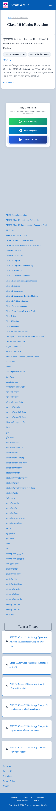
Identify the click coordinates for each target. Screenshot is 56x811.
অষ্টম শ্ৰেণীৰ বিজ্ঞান (12, 397)
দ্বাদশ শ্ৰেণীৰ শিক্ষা (12, 493)
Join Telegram (30, 131)
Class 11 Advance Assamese (18, 276)
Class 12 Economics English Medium (21, 281)
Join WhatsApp (30, 121)
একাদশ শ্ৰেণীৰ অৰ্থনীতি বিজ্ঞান (16, 412)
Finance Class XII (13, 352)
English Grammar (13, 346)
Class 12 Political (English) (17, 301)
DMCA (6, 786)
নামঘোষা (8, 528)
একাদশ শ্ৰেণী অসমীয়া (13, 407)
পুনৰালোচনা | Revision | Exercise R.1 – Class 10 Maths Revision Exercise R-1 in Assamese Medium (25, 43)
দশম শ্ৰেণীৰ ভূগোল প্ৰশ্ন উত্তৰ (16, 463)
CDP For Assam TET (14, 255)
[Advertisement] (28, 180)
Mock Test (10, 362)
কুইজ (7, 432)
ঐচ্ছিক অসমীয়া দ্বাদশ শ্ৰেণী (15, 422)
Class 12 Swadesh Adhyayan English (21, 311)
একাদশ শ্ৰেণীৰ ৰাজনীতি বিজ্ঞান (16, 417)
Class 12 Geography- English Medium (22, 296)
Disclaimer (7, 776)
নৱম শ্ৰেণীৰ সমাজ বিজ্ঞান (14, 523)
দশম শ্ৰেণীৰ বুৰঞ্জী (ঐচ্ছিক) (15, 458)
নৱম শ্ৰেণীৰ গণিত (11, 508)
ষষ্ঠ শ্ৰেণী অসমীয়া (12, 569)
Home (10, 17)
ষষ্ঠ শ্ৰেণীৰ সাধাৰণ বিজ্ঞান (14, 584)
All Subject (10, 230)
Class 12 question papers (16, 306)
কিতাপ (8, 427)
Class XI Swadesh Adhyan (17, 331)
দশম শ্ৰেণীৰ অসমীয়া (12, 442)
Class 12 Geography (14, 291)
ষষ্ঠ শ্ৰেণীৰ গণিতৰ (11, 579)
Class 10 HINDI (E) (14, 271)
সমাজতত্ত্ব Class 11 (13, 604)
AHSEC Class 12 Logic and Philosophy (22, 220)
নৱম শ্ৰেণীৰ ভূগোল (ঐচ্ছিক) (15, 518)
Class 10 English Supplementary (19, 265)
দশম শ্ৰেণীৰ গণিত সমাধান (39, 54)
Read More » (8, 82)
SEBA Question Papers (15, 372)
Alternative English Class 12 (18, 235)
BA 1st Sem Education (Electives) (20, 240)
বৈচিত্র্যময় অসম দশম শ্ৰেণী (15, 559)
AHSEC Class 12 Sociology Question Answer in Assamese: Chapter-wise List (28, 641)
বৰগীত (8, 544)
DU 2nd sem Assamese (15, 341)
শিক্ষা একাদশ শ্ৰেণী (12, 564)
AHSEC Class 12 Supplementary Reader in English (27, 225)
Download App (30, 140)
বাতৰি (7, 549)
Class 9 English (12, 321)
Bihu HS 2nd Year (13, 250)
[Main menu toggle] (50, 5)
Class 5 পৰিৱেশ (11, 316)
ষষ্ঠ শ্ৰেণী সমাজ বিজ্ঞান (13, 574)
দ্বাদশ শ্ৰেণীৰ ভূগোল (12, 483)
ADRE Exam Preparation (16, 215)
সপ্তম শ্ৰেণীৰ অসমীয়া (13, 589)
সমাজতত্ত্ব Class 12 (13, 609)
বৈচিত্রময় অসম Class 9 (14, 554)
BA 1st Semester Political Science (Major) (23, 245)
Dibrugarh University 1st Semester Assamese (25, 336)
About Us (7, 766)
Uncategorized (15, 54)
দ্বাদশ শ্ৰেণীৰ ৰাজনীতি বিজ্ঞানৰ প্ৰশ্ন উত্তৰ (20, 488)
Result (8, 367)
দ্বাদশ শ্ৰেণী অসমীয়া (13, 473)
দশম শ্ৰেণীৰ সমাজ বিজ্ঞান (14, 468)
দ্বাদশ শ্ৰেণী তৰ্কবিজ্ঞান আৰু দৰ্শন (16, 478)
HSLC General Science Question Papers (22, 357)
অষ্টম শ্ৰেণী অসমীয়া (12, 392)
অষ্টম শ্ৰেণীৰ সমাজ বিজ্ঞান (14, 402)
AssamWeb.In (19, 5)
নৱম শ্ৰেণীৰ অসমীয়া (12, 503)
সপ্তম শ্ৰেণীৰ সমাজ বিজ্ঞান (15, 599)
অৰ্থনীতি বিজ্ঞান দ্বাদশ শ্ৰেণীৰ (15, 387)
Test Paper (10, 377)
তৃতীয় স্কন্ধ (10, 437)
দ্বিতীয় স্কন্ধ (10, 498)
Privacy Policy (9, 781)
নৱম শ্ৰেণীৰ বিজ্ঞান (12, 513)
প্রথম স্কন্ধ (10, 539)
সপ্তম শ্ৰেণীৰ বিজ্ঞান (12, 594)
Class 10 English (13, 260)
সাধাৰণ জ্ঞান (10, 614)
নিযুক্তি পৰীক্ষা (10, 534)
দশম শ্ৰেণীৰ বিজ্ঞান (12, 453)
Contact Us (7, 771)
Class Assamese (12, 326)
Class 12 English (13, 286)
